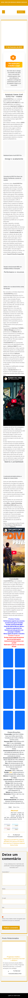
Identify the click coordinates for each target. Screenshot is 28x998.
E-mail (4, 898)
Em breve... (21, 11)
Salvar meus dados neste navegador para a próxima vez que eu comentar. (13, 919)
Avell (8, 839)
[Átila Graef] (7, 813)
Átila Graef (14, 810)
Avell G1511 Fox (14, 839)
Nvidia (16, 845)
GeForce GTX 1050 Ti (18, 841)
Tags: (5, 839)
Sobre (10, 807)
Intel (4, 843)
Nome (3, 889)
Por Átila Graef (16, 835)
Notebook (16, 843)
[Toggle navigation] (3, 11)
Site (3, 907)
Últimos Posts (16, 807)
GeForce (21, 839)
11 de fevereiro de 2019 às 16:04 (14, 836)
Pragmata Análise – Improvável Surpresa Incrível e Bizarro (14, 958)
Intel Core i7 (9, 843)
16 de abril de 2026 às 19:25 (14, 973)
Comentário (5, 872)
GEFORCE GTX (8, 841)
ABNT (10, 772)
